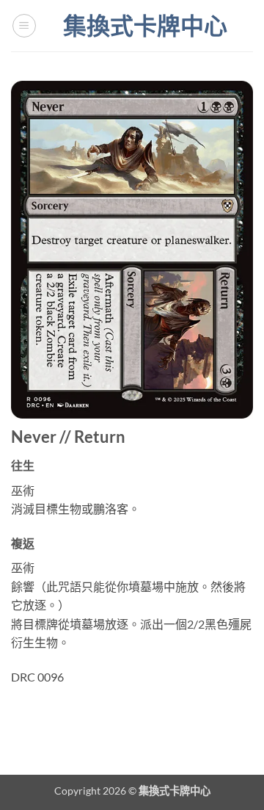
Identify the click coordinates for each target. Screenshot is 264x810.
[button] (24, 25)
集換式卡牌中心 (145, 25)
